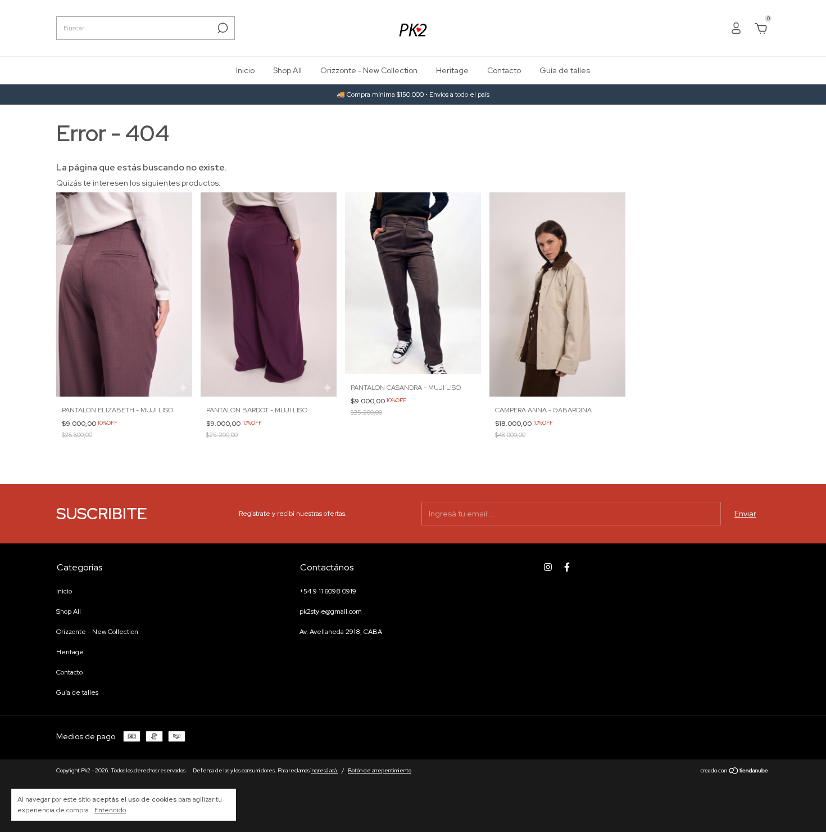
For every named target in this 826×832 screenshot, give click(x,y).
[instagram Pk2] (547, 567)
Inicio (245, 70)
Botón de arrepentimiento (379, 770)
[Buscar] (221, 28)
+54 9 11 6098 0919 (327, 591)
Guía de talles (564, 70)
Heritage (452, 70)
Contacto (504, 70)
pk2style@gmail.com (330, 611)
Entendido (110, 810)
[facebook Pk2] (566, 567)
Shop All (287, 70)
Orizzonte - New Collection (368, 70)
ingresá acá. (324, 770)
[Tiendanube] (735, 772)
